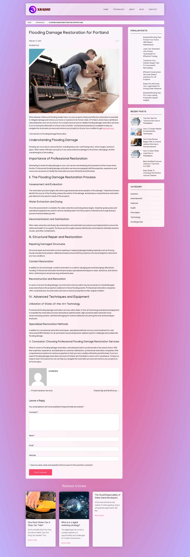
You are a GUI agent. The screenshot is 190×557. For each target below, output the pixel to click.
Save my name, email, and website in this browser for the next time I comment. (62, 465)
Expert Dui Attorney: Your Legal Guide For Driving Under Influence (152, 86)
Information (40, 22)
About (132, 9)
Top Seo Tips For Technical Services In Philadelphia (151, 120)
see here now (108, 128)
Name (32, 435)
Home (105, 9)
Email (31, 445)
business (134, 194)
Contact (153, 9)
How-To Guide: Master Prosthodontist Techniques (152, 131)
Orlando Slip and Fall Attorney (105, 390)
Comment (33, 412)
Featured (134, 203)
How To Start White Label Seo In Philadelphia (151, 153)
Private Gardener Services (42, 390)
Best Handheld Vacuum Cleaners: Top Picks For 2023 (152, 164)
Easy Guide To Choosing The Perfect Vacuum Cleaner (152, 173)
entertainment (136, 198)
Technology (118, 9)
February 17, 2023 (35, 41)
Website (32, 455)
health (133, 208)
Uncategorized (137, 222)
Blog (142, 9)
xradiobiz (53, 371)
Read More (32, 540)
